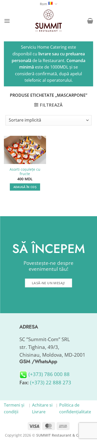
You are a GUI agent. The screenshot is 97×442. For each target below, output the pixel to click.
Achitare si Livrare (42, 408)
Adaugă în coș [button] (24, 187)
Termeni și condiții (14, 408)
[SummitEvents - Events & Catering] (48, 21)
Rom (43, 4)
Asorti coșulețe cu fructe (25, 171)
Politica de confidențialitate (75, 408)
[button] (7, 20)
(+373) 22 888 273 (50, 382)
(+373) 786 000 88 (48, 374)
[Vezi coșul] (90, 20)
